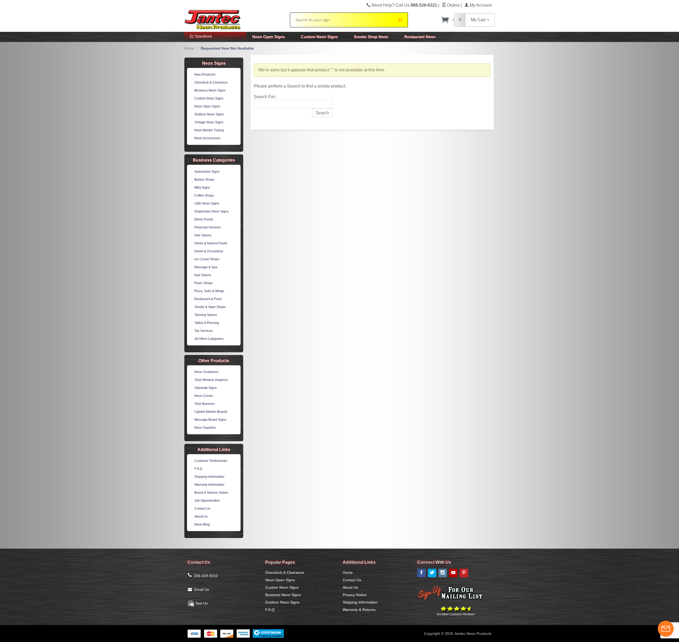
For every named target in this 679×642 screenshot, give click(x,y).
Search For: (265, 96)
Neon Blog (202, 524)
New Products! (204, 74)
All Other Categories (209, 339)
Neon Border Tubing (209, 130)
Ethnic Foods (203, 219)
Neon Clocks (203, 396)
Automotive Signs (207, 171)
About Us (201, 516)
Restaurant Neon (420, 36)
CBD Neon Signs (206, 203)
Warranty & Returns (359, 610)
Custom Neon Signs (319, 36)
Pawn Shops (203, 283)
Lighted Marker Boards (210, 412)
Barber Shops (204, 179)
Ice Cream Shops (206, 259)
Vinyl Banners (204, 404)
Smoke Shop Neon (371, 36)
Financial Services (207, 227)
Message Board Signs (210, 420)
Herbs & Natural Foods (210, 243)
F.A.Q (270, 610)
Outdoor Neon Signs (209, 114)
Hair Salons (202, 235)
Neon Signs (214, 63)
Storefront (203, 36)
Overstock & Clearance (211, 82)
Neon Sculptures (206, 372)
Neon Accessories (207, 138)
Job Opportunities (207, 500)
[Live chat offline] (666, 629)
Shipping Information (209, 477)
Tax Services (203, 331)
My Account (480, 5)
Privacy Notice (355, 595)
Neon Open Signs (268, 36)
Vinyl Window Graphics (211, 380)
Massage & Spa (205, 267)
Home (189, 48)
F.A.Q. (198, 469)
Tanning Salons (205, 315)
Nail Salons (202, 275)
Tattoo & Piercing (206, 323)
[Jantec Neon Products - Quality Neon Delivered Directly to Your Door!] (234, 19)
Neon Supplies (205, 428)
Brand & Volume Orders (211, 492)
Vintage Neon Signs (208, 122)
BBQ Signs (202, 187)
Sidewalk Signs (205, 388)
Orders (453, 5)
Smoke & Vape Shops (210, 307)
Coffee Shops (204, 195)
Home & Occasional (208, 251)
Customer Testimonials (210, 461)
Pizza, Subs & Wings (209, 291)
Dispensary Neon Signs (211, 211)
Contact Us (202, 508)
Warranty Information (209, 485)
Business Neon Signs (209, 90)
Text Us (201, 603)
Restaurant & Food (207, 299)
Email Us (201, 589)
